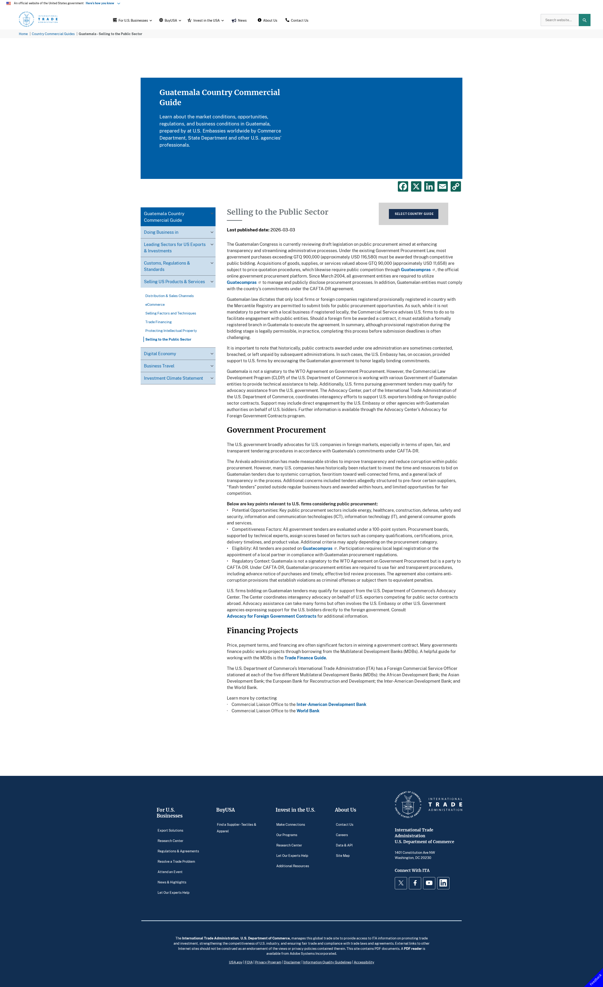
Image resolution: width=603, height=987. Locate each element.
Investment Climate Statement (173, 378)
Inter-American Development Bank (332, 704)
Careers (342, 835)
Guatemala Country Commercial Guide (164, 217)
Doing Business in (161, 232)
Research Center (170, 840)
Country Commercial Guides (53, 34)
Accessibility (364, 962)
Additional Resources (292, 866)
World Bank (308, 710)
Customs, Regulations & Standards (167, 266)
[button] (132, 20)
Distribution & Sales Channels (169, 296)
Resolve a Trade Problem (176, 861)
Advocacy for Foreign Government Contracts (271, 616)
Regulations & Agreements (178, 851)
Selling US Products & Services (174, 281)
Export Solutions (170, 830)
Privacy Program (268, 962)
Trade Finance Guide (305, 657)
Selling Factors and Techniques (170, 313)
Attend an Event (170, 872)
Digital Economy (160, 353)
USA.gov (235, 962)
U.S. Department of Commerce (265, 938)
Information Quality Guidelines (327, 962)
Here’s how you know (101, 3)
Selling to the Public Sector (168, 339)
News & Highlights (172, 882)
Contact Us (344, 824)
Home (23, 34)
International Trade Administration (210, 938)
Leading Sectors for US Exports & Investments (175, 247)
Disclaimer (292, 962)
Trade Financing (158, 322)
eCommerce (155, 304)
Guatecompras (416, 269)
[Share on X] (416, 186)
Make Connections (290, 824)
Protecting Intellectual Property (171, 330)
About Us (345, 810)
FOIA (249, 962)
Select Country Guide (414, 214)
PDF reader (413, 948)
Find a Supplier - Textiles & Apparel (236, 827)
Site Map (343, 855)
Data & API (344, 845)
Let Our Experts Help (173, 892)
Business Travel (159, 365)
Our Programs (286, 835)
